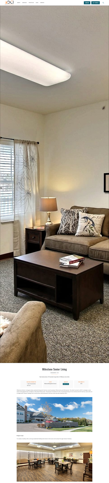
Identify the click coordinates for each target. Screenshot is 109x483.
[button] (24, 3)
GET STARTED (95, 3)
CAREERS (87, 3)
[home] (9, 2)
